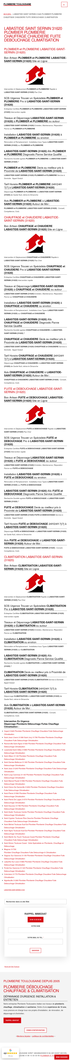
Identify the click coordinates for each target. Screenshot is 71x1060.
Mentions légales (23, 1036)
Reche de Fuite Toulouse (11, 967)
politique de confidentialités (43, 1036)
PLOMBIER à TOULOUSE (50, 1055)
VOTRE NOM (35, 926)
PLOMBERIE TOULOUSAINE (17, 4)
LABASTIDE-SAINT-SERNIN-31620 (14, 890)
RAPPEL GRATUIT (12, 1020)
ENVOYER (35, 950)
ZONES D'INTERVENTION (35, 1030)
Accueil (7, 14)
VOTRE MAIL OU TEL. (35, 938)
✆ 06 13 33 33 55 (35, 919)
